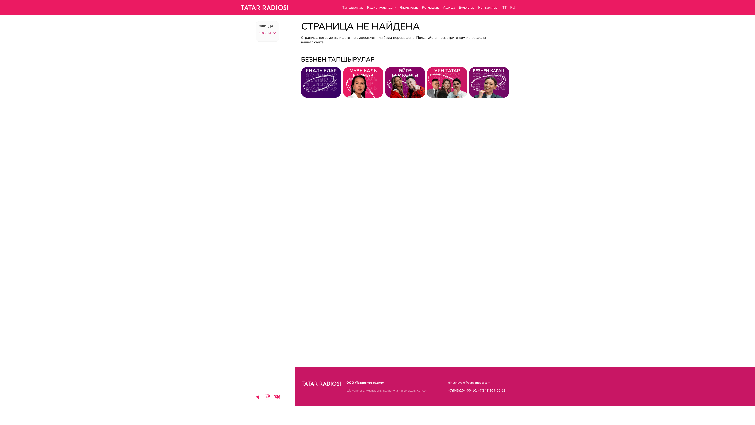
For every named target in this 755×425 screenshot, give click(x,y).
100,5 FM (265, 32)
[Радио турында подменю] (395, 7)
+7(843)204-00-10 (462, 390)
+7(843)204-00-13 (492, 390)
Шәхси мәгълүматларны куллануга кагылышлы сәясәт (386, 390)
